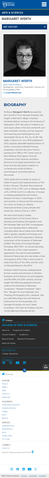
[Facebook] (17, 470)
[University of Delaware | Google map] (33, 452)
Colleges (5, 411)
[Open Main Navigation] (44, 4)
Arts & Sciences (12, 12)
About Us (5, 330)
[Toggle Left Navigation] (45, 27)
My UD (4, 432)
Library (4, 414)
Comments (24, 476)
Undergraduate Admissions (11, 405)
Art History (10, 26)
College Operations (10, 353)
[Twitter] (35, 470)
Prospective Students (21, 330)
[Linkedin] (23, 470)
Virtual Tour (5, 394)
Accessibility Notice (8, 426)
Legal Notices (33, 476)
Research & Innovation (26, 339)
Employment (6, 397)
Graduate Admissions (9, 408)
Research (5, 418)
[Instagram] (11, 470)
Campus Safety (7, 435)
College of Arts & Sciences (19, 325)
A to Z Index (6, 439)
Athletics (4, 387)
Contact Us (5, 448)
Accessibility (42, 476)
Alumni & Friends (8, 343)
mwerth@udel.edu (13, 92)
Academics (23, 334)
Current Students (9, 334)
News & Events (8, 339)
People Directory (7, 429)
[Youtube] (29, 470)
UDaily (4, 390)
